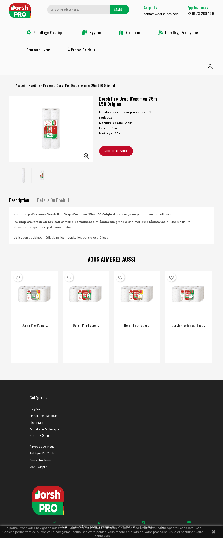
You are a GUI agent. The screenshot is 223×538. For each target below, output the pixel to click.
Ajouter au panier (116, 151)
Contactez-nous (39, 49)
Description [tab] (19, 200)
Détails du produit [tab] (53, 200)
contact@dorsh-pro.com (161, 14)
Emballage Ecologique (181, 32)
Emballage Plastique (48, 32)
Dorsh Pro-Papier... (35, 325)
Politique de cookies (44, 453)
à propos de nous (81, 49)
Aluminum (133, 32)
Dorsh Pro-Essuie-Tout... (188, 325)
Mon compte (38, 467)
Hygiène (96, 32)
